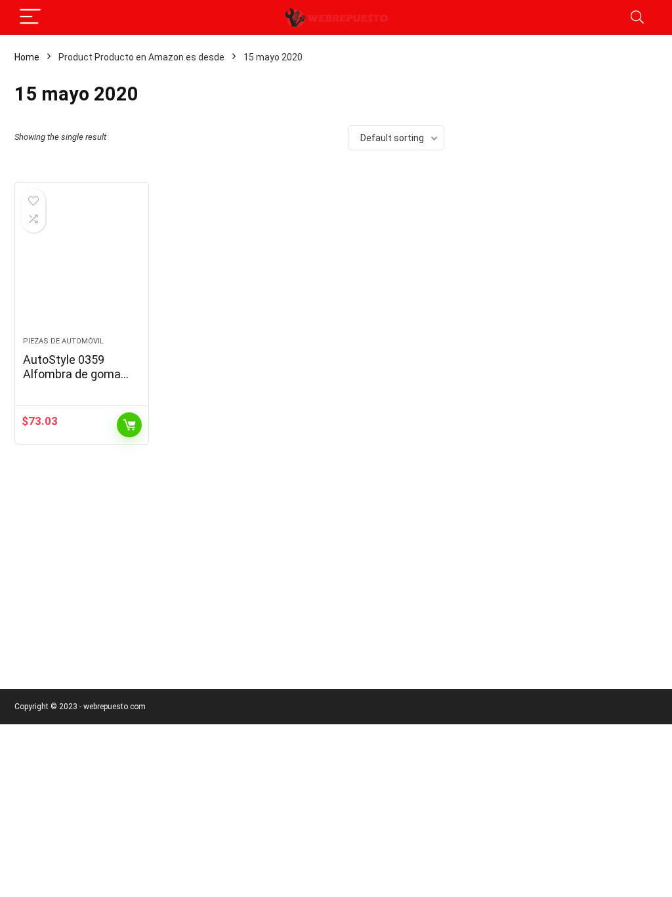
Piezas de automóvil (63, 341)
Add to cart (129, 424)
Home (26, 57)
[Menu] (30, 17)
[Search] (637, 17)
